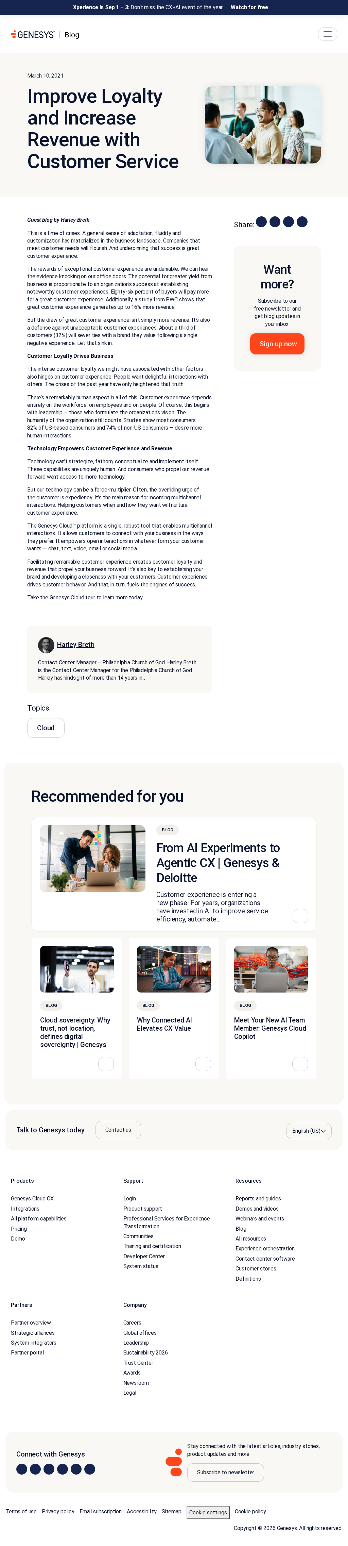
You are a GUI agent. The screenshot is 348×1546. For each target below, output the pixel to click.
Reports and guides (258, 1198)
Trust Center (138, 1363)
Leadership (136, 1343)
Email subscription (101, 1511)
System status (140, 1266)
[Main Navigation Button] (327, 34)
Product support (142, 1209)
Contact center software (265, 1259)
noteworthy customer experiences (67, 292)
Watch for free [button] (249, 7)
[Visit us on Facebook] (62, 1469)
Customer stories (256, 1268)
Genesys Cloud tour (72, 597)
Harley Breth (75, 645)
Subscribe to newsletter (225, 1472)
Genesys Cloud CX (32, 1198)
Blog (241, 1228)
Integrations (25, 1209)
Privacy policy (58, 1511)
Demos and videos (257, 1209)
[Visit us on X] (49, 1469)
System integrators (33, 1343)
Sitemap (171, 1511)
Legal (129, 1393)
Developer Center (144, 1256)
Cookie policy (250, 1511)
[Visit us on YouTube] (76, 1469)
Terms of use (21, 1511)
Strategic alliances (33, 1333)
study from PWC (158, 299)
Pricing (19, 1228)
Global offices (140, 1333)
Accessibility (142, 1511)
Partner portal (27, 1352)
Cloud (46, 728)
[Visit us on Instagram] (35, 1469)
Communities (138, 1236)
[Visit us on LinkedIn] (21, 1469)
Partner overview (31, 1322)
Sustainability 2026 (145, 1352)
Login (129, 1198)
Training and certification (152, 1246)
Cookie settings (208, 1512)
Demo (18, 1238)
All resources (251, 1238)
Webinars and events (260, 1218)
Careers (132, 1322)
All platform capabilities (39, 1218)
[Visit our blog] (89, 1469)
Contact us (118, 1130)
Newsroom (136, 1383)
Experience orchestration (265, 1248)
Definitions (248, 1278)
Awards (132, 1372)
